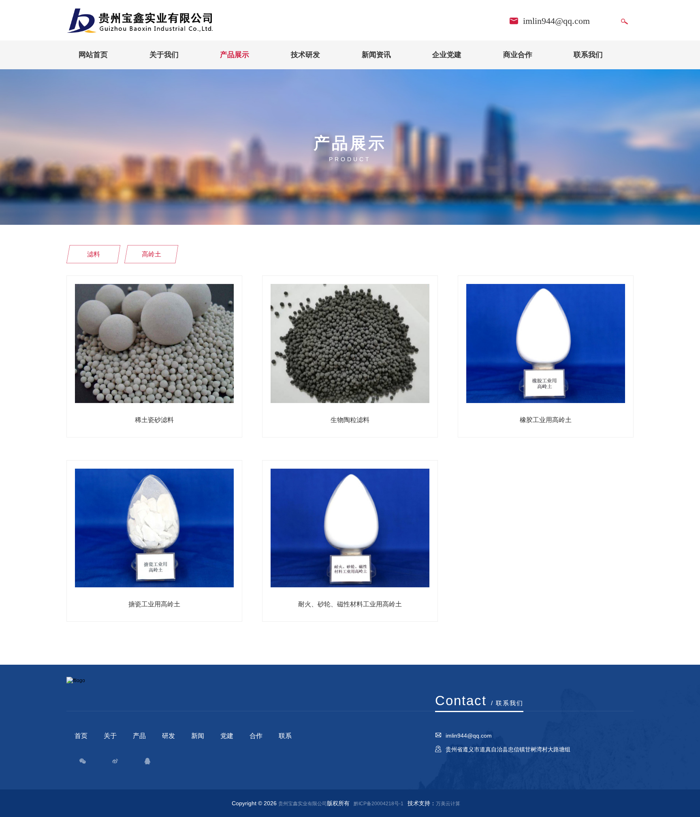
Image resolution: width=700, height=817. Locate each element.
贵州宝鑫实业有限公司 (302, 803)
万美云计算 (448, 803)
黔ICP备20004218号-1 (378, 803)
